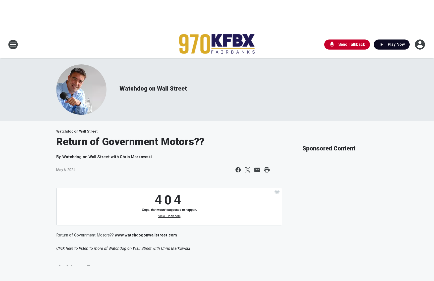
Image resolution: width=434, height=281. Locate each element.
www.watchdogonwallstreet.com (146, 235)
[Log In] (420, 44)
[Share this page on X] (247, 169)
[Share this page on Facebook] (238, 169)
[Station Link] (217, 44)
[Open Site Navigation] (13, 44)
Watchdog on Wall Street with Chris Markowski (149, 248)
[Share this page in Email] (257, 169)
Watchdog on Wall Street (153, 88)
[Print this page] (266, 169)
